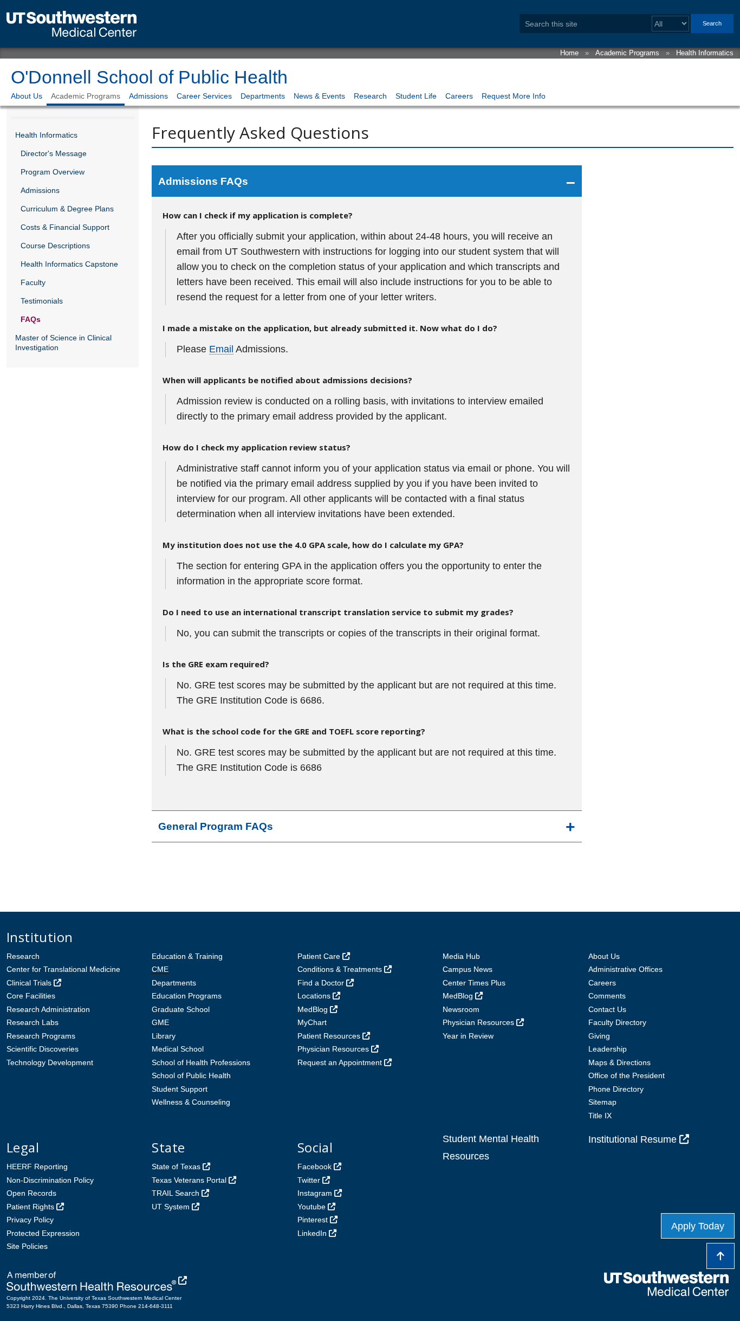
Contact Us (607, 1009)
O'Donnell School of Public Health (149, 77)
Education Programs (187, 995)
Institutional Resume (632, 1139)
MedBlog (312, 1009)
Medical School (178, 1049)
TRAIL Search (175, 1193)
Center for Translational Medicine (63, 969)
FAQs (31, 319)
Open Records (31, 1193)
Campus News (467, 969)
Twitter (308, 1180)
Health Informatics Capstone (69, 264)
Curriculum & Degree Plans (67, 208)
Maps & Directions (619, 1062)
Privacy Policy (30, 1219)
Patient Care (318, 956)
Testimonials (42, 301)
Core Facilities (31, 995)
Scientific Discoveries (43, 1049)
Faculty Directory (617, 1022)
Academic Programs (627, 53)
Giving (599, 1036)
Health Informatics (704, 53)
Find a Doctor (320, 982)
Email (221, 349)
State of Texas (176, 1166)
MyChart (312, 1022)
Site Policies (27, 1246)
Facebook (314, 1166)
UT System (171, 1206)
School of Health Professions (201, 1062)
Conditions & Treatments (339, 969)
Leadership (607, 1049)
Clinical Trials (29, 982)
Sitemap (602, 1102)
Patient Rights (30, 1206)
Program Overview (53, 171)
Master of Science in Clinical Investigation (63, 342)
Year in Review (468, 1036)
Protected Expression (43, 1233)
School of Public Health (191, 1075)
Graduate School (181, 1009)
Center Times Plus (474, 982)
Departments (263, 96)
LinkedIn (312, 1233)
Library (164, 1036)
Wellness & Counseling (191, 1102)
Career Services (204, 96)
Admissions (148, 96)
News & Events (319, 96)
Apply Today (697, 1226)
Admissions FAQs (203, 181)
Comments (607, 995)
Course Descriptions (55, 245)
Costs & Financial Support (65, 227)
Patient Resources (328, 1036)
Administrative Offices (625, 969)
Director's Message (54, 153)
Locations (313, 995)
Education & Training (187, 956)
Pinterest (312, 1219)
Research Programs (41, 1036)
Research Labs (33, 1022)
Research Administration (48, 1009)
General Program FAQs (215, 826)
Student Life (416, 96)
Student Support (179, 1089)
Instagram (314, 1193)
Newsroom (461, 1009)
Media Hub (461, 956)
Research (370, 96)
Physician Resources (333, 1049)
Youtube (311, 1206)
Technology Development (50, 1062)
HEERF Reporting (37, 1166)
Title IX (600, 1115)
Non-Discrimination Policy (50, 1180)
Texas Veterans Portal (189, 1180)
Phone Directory (616, 1089)
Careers (459, 96)
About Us (26, 96)
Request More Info (514, 96)
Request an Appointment (339, 1062)
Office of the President (626, 1075)
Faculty (33, 282)
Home (569, 53)
